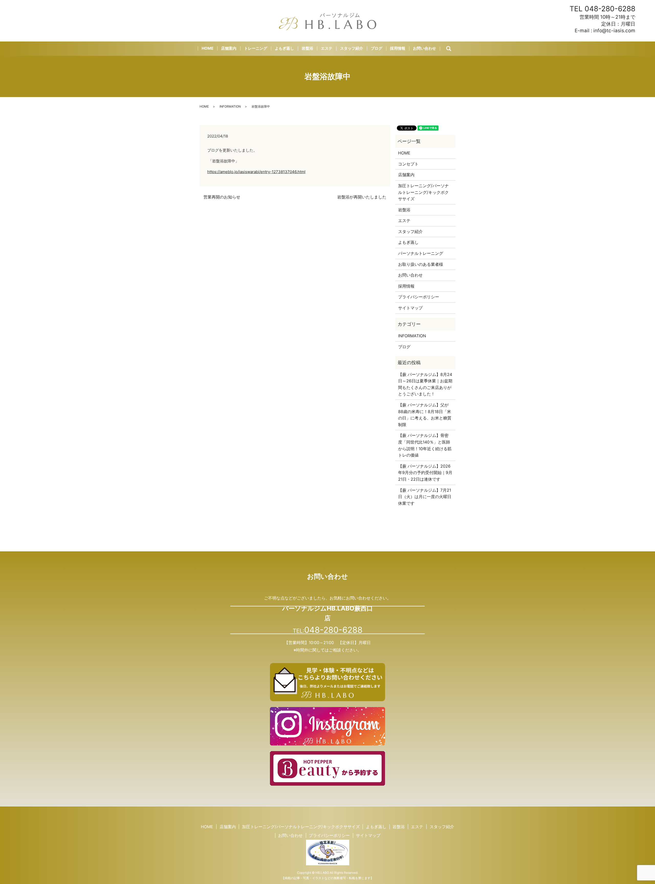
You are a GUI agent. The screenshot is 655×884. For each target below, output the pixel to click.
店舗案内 (228, 48)
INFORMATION (230, 106)
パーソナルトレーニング (420, 253)
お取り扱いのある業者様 (420, 264)
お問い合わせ (424, 48)
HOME (207, 48)
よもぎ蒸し (284, 48)
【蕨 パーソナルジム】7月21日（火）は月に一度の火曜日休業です (424, 497)
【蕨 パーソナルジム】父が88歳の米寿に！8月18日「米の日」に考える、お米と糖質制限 (424, 414)
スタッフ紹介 (351, 48)
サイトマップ (410, 307)
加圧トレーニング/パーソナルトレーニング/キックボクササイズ (423, 192)
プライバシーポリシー (418, 296)
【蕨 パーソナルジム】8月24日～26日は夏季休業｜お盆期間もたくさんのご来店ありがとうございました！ (425, 384)
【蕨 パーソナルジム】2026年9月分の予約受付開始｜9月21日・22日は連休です (425, 473)
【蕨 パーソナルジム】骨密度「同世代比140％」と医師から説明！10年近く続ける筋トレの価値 (425, 445)
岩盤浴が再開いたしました (361, 196)
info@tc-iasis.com (614, 31)
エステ (326, 48)
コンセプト (408, 163)
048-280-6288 (610, 8)
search (453, 48)
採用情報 (397, 48)
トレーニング (255, 48)
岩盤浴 (307, 48)
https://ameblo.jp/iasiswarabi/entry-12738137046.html (256, 171)
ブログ (376, 48)
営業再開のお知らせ (221, 196)
